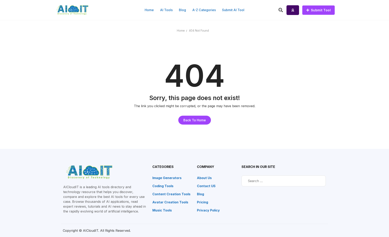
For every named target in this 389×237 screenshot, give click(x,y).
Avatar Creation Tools (170, 202)
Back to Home (194, 120)
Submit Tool (320, 10)
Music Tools (162, 210)
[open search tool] (280, 10)
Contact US (206, 186)
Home (181, 30)
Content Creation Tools (171, 194)
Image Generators (167, 178)
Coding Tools (162, 186)
